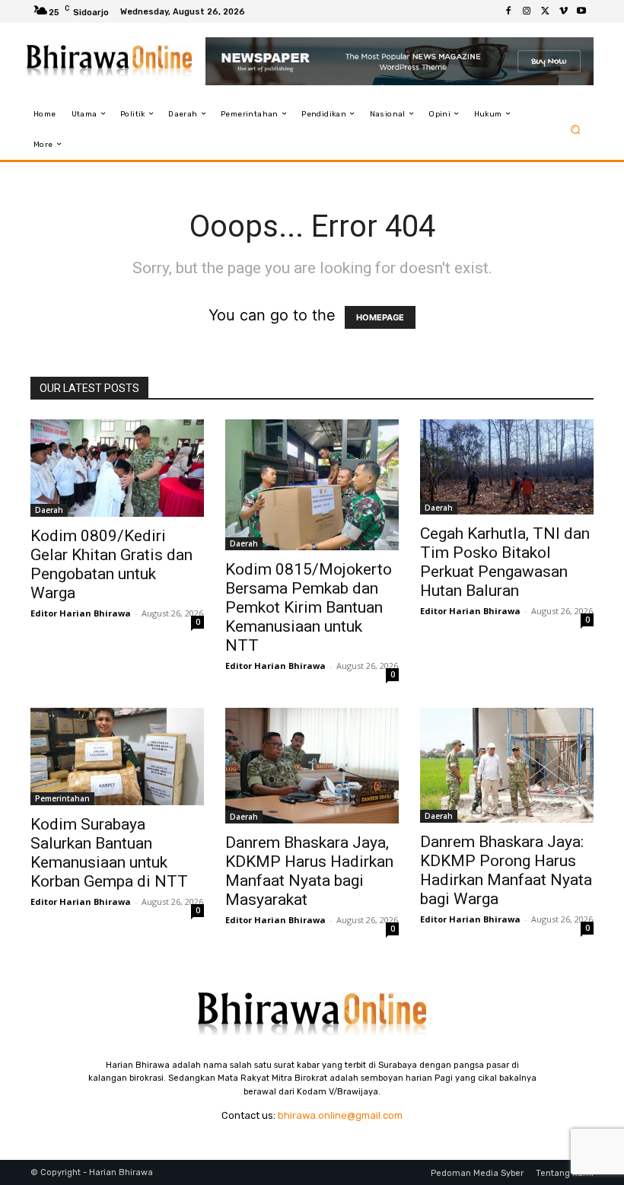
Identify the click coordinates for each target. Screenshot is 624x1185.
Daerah (49, 510)
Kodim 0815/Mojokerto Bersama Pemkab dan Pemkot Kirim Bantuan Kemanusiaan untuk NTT (308, 607)
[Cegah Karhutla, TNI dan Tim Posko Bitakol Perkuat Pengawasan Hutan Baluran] (507, 466)
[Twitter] (545, 11)
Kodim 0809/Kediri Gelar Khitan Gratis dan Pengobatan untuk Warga (111, 564)
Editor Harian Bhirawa (80, 613)
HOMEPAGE (380, 317)
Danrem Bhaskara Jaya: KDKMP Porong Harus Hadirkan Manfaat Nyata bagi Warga (506, 870)
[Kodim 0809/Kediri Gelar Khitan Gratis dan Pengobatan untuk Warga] (117, 468)
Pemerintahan (62, 798)
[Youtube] (581, 11)
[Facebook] (508, 11)
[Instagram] (526, 11)
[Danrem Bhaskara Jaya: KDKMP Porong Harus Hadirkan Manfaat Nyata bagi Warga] (507, 765)
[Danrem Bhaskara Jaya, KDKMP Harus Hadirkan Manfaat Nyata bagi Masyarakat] (312, 765)
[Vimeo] (563, 11)
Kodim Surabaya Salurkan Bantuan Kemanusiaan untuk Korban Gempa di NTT (109, 852)
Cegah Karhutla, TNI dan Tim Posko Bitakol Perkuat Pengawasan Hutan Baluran (505, 562)
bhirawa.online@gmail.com (340, 1115)
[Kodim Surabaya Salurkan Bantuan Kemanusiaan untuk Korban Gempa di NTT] (117, 756)
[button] (576, 129)
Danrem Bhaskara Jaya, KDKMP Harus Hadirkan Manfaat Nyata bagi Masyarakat (309, 871)
